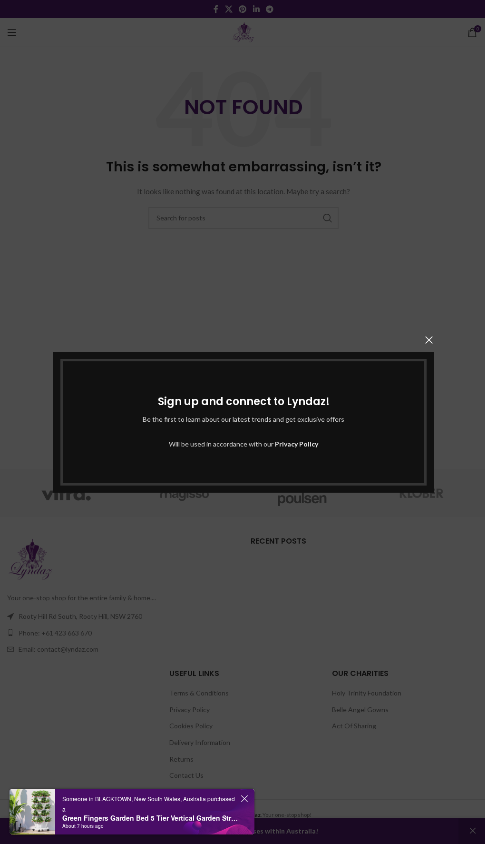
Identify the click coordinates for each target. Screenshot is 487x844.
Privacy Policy (296, 444)
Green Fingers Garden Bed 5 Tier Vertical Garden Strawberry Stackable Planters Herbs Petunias (150, 818)
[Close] (429, 340)
